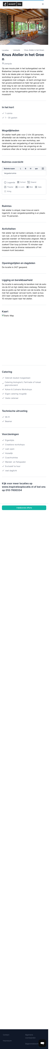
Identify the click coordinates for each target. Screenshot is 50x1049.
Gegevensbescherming (34, 1044)
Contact (6, 1035)
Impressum (7, 1041)
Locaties (5, 50)
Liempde (16, 50)
